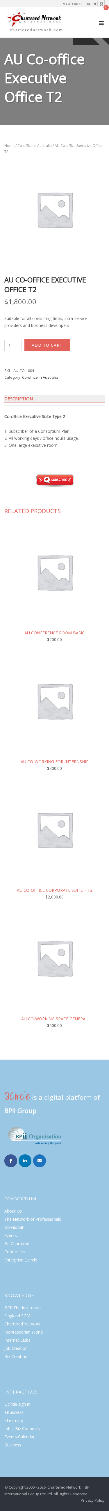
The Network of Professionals (32, 1219)
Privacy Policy (93, 1500)
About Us (13, 1211)
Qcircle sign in (17, 1404)
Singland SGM (17, 1315)
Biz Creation (15, 1356)
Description (18, 398)
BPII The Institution (22, 1307)
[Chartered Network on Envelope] (39, 1160)
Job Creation (16, 1348)
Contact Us (14, 1251)
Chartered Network (22, 1324)
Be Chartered (16, 1243)
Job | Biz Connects (22, 1428)
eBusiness (14, 1412)
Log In (90, 4)
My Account (73, 4)
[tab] (54, 399)
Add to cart (47, 345)
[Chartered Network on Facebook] (10, 1160)
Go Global (13, 1227)
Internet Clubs (17, 1340)
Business (12, 1445)
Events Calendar (19, 1436)
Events (10, 1235)
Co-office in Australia (34, 145)
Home (9, 145)
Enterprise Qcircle (20, 1260)
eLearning (13, 1420)
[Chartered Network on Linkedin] (25, 1160)
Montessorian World (23, 1332)
